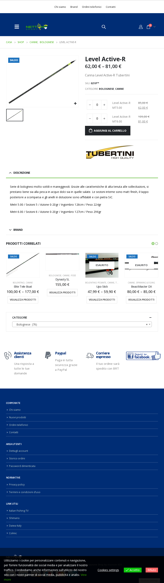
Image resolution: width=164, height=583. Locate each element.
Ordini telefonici (91, 7)
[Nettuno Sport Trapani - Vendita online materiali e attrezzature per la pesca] (37, 26)
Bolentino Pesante (95, 282)
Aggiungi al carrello (110, 130)
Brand (74, 7)
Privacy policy (17, 484)
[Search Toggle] (104, 27)
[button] (153, 243)
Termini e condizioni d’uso (24, 492)
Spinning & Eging (145, 282)
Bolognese (106, 89)
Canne (119, 89)
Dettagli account (18, 451)
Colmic (13, 533)
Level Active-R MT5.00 (121, 105)
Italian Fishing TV (19, 510)
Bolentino (19, 282)
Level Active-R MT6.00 (121, 119)
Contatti (111, 7)
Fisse (73, 275)
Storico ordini (17, 458)
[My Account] (141, 26)
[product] (62, 254)
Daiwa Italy (15, 525)
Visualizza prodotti (23, 299)
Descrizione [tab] (21, 173)
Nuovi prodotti (17, 417)
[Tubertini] (110, 152)
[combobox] (82, 324)
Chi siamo (60, 7)
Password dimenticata (22, 466)
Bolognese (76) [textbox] (81, 324)
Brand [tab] (18, 230)
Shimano (14, 518)
